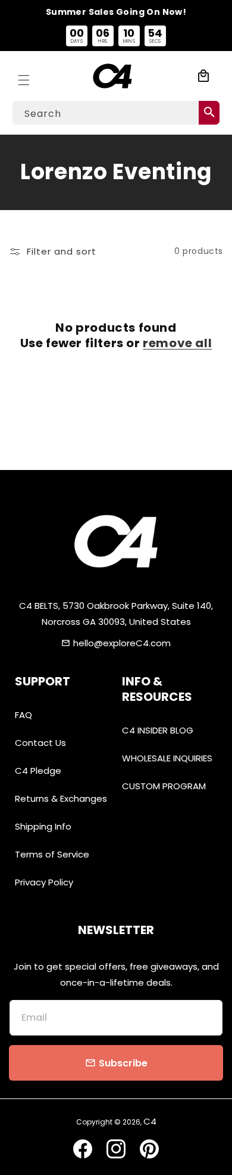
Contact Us (40, 742)
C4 (149, 1121)
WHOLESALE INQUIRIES (167, 758)
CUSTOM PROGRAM (164, 786)
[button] (24, 76)
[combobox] (116, 113)
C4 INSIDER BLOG (157, 730)
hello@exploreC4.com (122, 643)
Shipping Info (43, 826)
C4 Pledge (38, 770)
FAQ (23, 715)
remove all (177, 343)
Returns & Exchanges (61, 798)
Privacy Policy (44, 882)
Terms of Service (52, 854)
